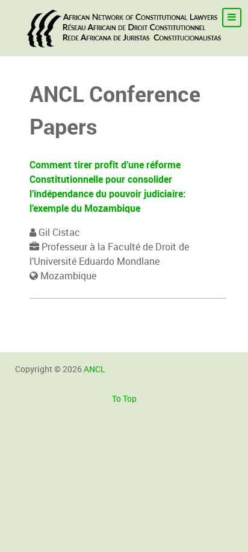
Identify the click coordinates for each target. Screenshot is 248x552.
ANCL (94, 369)
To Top (124, 398)
